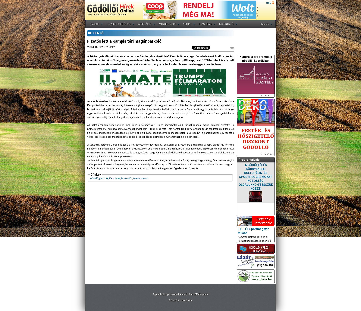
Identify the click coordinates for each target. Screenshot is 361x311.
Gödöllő (94, 24)
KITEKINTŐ (226, 24)
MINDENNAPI (167, 24)
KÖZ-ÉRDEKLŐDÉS (118, 24)
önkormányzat (140, 178)
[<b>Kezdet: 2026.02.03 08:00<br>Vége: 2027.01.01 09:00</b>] (255, 196)
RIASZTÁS (205, 24)
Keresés (264, 24)
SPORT (187, 24)
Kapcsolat (157, 294)
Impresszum (171, 294)
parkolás (103, 178)
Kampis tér (114, 178)
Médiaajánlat (202, 294)
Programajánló (249, 160)
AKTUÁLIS (144, 24)
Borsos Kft (126, 178)
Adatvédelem (186, 294)
